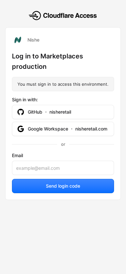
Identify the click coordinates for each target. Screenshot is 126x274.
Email (17, 155)
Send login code (63, 186)
